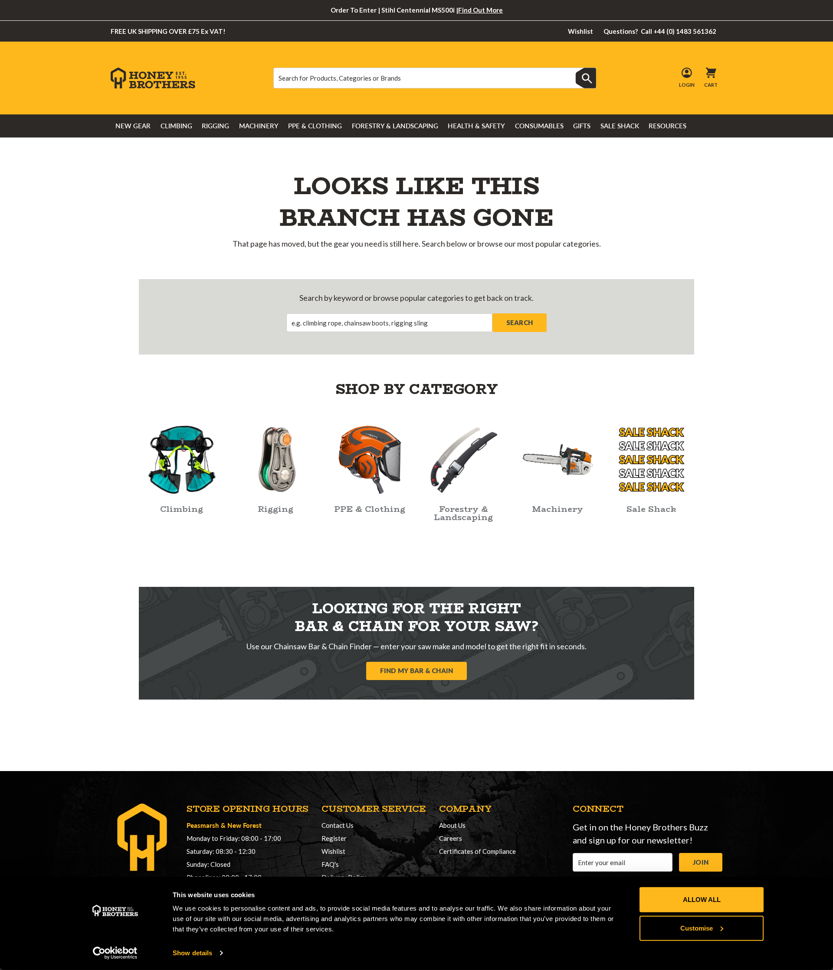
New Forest (244, 825)
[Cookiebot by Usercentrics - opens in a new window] (115, 953)
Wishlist (580, 31)
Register (334, 838)
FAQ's (330, 864)
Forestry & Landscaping (395, 125)
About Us (452, 825)
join (700, 862)
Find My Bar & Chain (416, 670)
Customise (696, 927)
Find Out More (480, 10)
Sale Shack (619, 125)
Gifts (581, 125)
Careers (450, 838)
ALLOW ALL (702, 899)
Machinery (259, 125)
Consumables (539, 125)
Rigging (215, 125)
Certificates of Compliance (477, 851)
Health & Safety (476, 125)
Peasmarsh (203, 825)
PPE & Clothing (315, 125)
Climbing (176, 125)
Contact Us (337, 825)
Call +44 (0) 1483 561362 (660, 31)
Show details (192, 953)
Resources (667, 125)
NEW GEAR (133, 125)
